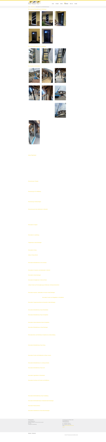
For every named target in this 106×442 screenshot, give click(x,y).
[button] (57, 3)
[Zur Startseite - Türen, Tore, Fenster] (34, 3)
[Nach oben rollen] (104, 440)
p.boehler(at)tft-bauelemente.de (69, 425)
